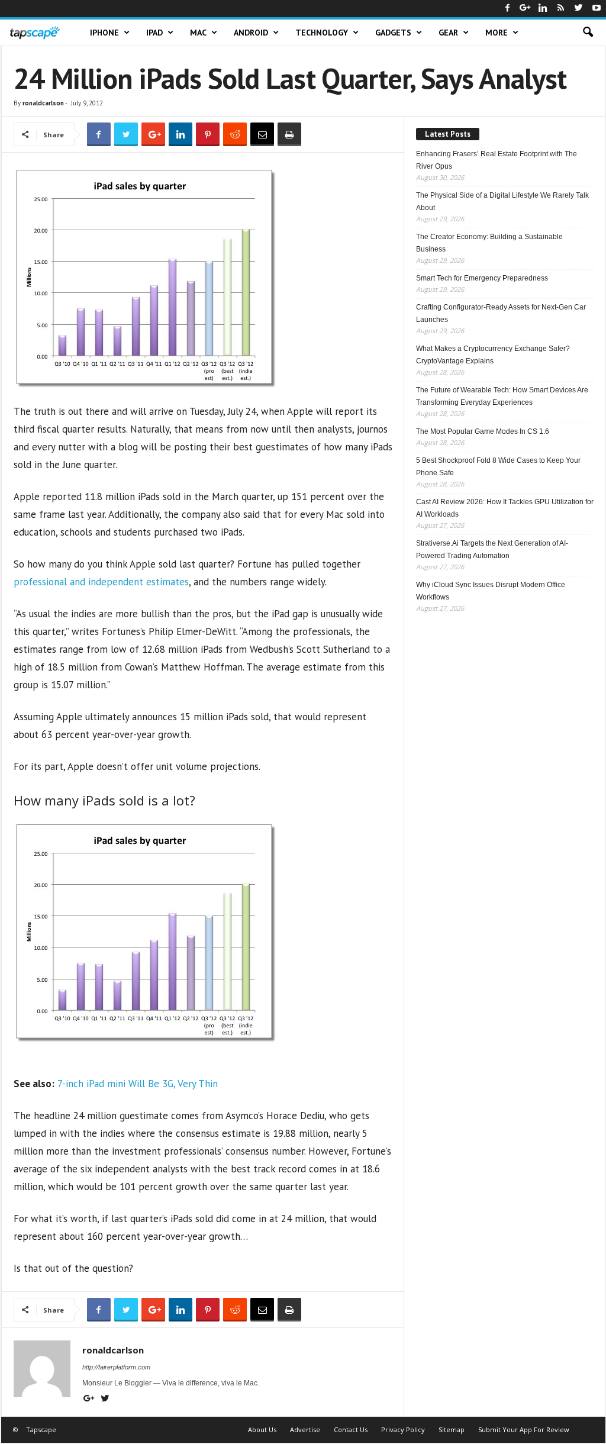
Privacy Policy (403, 1429)
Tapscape (41, 1429)
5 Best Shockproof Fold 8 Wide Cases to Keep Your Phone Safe (498, 466)
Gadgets (393, 32)
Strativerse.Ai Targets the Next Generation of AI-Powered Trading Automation (492, 549)
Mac (198, 32)
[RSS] (561, 8)
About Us (262, 1429)
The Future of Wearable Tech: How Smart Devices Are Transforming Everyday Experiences (502, 396)
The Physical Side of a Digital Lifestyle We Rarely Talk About (502, 201)
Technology (321, 32)
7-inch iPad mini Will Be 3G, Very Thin (137, 1083)
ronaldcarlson (43, 103)
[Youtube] (596, 8)
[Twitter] (579, 8)
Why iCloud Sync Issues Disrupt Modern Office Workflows (490, 591)
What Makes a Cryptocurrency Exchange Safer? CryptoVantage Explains (493, 354)
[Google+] (525, 8)
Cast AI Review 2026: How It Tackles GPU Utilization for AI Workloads (505, 508)
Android (251, 32)
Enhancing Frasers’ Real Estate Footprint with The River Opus (496, 160)
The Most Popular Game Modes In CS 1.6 (482, 431)
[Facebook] (508, 8)
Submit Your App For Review (523, 1429)
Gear (448, 32)
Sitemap (452, 1429)
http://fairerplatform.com (116, 1367)
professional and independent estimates (101, 581)
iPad (154, 32)
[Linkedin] (543, 8)
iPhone (104, 32)
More (496, 32)
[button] (588, 33)
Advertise (305, 1429)
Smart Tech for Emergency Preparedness (482, 278)
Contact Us (351, 1429)
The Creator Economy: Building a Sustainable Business (489, 243)
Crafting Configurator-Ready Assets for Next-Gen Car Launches (501, 313)
